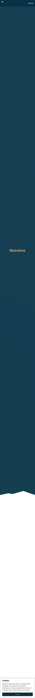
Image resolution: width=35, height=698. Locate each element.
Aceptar (17, 694)
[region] (17, 688)
